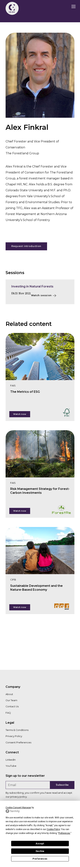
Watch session (41, 295)
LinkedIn (11, 759)
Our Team (11, 700)
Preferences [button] (64, 833)
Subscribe (62, 784)
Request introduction (26, 246)
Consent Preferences (18, 742)
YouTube (11, 765)
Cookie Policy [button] (53, 829)
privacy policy (18, 796)
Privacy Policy (14, 736)
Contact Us (12, 706)
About (9, 694)
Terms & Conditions (17, 730)
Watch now (19, 414)
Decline (40, 851)
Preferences (40, 859)
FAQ (8, 712)
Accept (40, 843)
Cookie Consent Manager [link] (18, 807)
